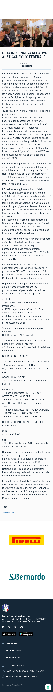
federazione (8, 512)
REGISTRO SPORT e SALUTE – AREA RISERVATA (25, 671)
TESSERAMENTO (14, 657)
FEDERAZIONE (13, 650)
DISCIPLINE (12, 643)
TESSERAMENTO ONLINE (16, 665)
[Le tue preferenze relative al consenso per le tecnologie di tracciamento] (48, 687)
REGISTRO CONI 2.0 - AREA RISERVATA (21, 676)
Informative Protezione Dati (13, 685)
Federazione (26, 66)
